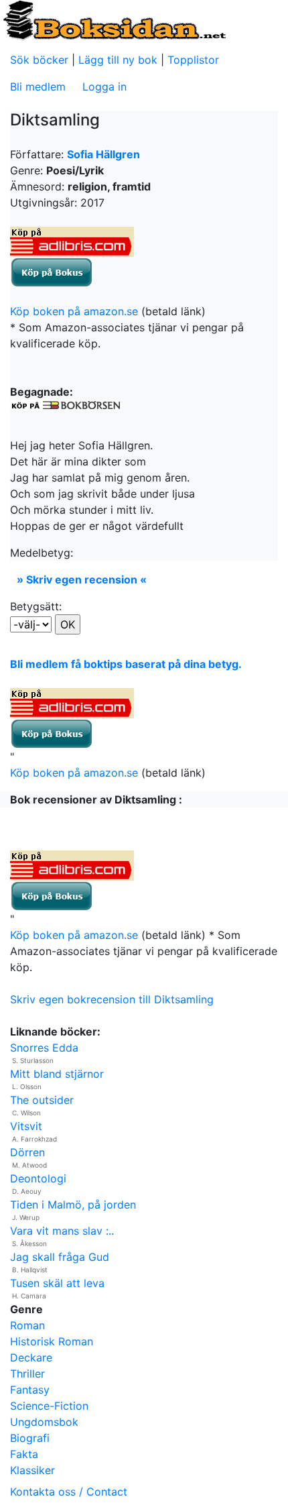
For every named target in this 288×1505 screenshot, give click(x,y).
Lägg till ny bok (117, 59)
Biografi (30, 1438)
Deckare (31, 1357)
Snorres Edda (44, 1047)
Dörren (27, 1152)
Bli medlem (38, 86)
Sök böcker (39, 59)
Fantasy (30, 1389)
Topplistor (193, 59)
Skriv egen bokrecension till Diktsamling (112, 999)
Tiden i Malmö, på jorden (73, 1204)
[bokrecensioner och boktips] (114, 19)
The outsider (42, 1100)
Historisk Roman (51, 1341)
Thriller (27, 1373)
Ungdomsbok (44, 1422)
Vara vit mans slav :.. (62, 1230)
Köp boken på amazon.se (74, 311)
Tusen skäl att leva (57, 1283)
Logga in (104, 86)
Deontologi (38, 1178)
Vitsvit (26, 1126)
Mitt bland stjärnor (57, 1073)
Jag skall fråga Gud (59, 1257)
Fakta (24, 1454)
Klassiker (32, 1470)
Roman (27, 1325)
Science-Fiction (49, 1405)
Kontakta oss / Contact (68, 1491)
